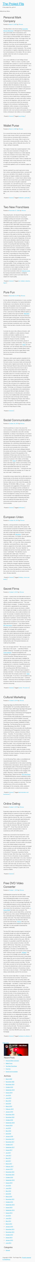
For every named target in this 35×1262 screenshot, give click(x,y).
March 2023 (9, 1079)
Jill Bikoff (24, 952)
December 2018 (10, 1114)
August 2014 (9, 1213)
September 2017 (10, 1147)
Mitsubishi (26, 313)
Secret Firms (11, 588)
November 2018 (10, 1117)
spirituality (27, 197)
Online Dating (11, 803)
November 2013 (10, 1232)
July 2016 (8, 1185)
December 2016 (10, 1172)
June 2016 (8, 1188)
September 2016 (10, 1180)
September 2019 (10, 1090)
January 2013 (9, 1240)
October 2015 (9, 1202)
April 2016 (8, 1194)
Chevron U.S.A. (26, 271)
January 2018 (9, 1136)
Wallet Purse (11, 125)
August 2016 (9, 1183)
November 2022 (10, 1081)
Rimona (21, 24)
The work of (26, 688)
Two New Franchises (16, 207)
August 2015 (9, 1207)
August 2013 (9, 1237)
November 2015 (10, 1199)
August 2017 (9, 1150)
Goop (24, 344)
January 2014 (9, 1226)
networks (27, 281)
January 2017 (9, 1169)
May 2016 (8, 1191)
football (22, 281)
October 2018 (9, 1120)
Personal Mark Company (12, 19)
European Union (13, 517)
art (19, 281)
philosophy (21, 507)
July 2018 (8, 1128)
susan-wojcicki (7, 652)
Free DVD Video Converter (13, 885)
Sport (4, 283)
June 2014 (8, 1218)
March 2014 (9, 1224)
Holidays (21, 577)
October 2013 (9, 1235)
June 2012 (8, 1243)
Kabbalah (21, 197)
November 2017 (10, 1142)
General (11, 116)
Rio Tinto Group (7, 625)
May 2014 (8, 1221)
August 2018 (9, 1125)
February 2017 (9, 1166)
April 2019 (8, 1103)
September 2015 (10, 1204)
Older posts (6, 1043)
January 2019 (9, 1112)
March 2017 (9, 1163)
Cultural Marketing (14, 697)
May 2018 (8, 1131)
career (20, 688)
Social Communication (17, 420)
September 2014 (10, 1210)
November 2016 (10, 1174)
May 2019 (8, 1101)
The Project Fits (13, 3)
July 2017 (8, 1153)
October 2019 (9, 1087)
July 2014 (8, 1215)
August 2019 (9, 1092)
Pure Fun (9, 292)
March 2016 (9, 1196)
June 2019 (8, 1098)
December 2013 (10, 1229)
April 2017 (8, 1161)
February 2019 (9, 1109)
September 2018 (10, 1122)
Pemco (19, 921)
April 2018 (8, 1133)
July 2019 (8, 1095)
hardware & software (24, 1036)
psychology (22, 116)
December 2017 (10, 1139)
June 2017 (8, 1155)
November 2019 (10, 1084)
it (30, 1036)
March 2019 (9, 1106)
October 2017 (9, 1144)
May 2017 (8, 1158)
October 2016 (9, 1177)
